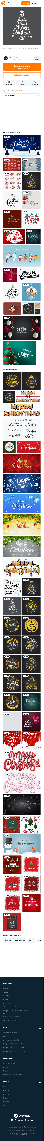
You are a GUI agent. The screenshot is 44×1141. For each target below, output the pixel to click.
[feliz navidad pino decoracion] (12, 946)
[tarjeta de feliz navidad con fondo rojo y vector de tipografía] (12, 1023)
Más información (10, 95)
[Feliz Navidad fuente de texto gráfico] (14, 377)
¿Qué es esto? (19, 91)
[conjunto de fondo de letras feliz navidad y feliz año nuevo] (12, 194)
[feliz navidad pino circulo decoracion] (12, 850)
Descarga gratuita (22, 67)
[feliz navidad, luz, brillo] (12, 888)
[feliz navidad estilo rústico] (12, 831)
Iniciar (34, 3)
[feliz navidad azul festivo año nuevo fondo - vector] (21, 650)
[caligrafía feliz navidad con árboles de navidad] (12, 394)
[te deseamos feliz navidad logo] (12, 869)
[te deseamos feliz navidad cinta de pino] (12, 534)
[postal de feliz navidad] (12, 232)
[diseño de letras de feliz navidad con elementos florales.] (12, 754)
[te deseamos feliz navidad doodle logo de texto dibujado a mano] (12, 213)
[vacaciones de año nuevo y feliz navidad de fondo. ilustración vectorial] (12, 178)
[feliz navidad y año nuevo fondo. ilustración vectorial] (21, 462)
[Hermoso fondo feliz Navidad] (14, 307)
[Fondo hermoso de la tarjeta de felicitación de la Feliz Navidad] (10, 362)
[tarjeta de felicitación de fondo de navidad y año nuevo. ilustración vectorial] (12, 1004)
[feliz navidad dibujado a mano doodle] (12, 908)
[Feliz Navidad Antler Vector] (12, 429)
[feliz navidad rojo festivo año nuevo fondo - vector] (15, 614)
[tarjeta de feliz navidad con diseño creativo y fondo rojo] (12, 1042)
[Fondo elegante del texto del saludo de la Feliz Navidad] (12, 271)
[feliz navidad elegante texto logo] (12, 515)
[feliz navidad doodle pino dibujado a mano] (12, 965)
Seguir (37, 59)
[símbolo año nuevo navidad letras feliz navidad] (21, 1101)
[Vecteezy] (3, 3)
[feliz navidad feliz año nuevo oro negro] (12, 792)
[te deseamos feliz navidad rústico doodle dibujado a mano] (12, 927)
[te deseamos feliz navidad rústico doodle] (12, 812)
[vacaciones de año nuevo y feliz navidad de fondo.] (12, 251)
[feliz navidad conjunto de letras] (12, 164)
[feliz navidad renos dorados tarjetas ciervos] (28, 531)
